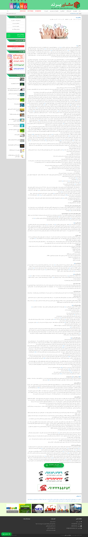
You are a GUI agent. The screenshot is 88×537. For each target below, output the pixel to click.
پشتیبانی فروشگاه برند (16, 29)
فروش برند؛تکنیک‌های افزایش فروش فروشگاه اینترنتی (70, 13)
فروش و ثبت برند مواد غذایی (50, 530)
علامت (33, 134)
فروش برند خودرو (55, 501)
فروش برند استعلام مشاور (32, 499)
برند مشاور (75, 501)
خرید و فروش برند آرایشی (51, 528)
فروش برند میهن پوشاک (46, 499)
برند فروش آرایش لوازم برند (69, 501)
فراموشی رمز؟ (14, 48)
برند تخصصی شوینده (61, 501)
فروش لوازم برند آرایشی (71, 499)
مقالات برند (51, 19)
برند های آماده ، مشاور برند (15, 20)
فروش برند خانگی (53, 499)
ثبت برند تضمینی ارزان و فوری (50, 526)
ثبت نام (18, 48)
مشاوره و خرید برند (16, 26)
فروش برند (79, 499)
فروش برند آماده (64, 499)
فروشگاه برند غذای (39, 499)
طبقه (80, 377)
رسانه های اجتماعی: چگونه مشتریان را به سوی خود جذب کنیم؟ (45, 523)
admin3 (66, 19)
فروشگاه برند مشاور (67, 535)
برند (77, 45)
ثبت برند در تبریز (52, 521)
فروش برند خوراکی (59, 499)
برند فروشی (50, 501)
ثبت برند (79, 501)
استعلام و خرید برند (15, 23)
